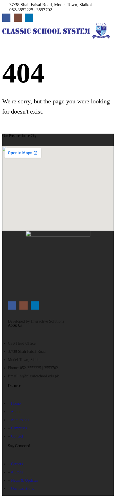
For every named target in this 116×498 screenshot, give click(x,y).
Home (16, 403)
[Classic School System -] (56, 31)
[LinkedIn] (29, 18)
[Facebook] (6, 18)
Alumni (17, 472)
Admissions (20, 419)
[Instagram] (18, 18)
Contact (17, 436)
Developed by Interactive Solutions (36, 321)
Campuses (19, 428)
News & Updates (24, 480)
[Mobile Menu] (7, 46)
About (16, 411)
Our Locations (22, 488)
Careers (17, 464)
